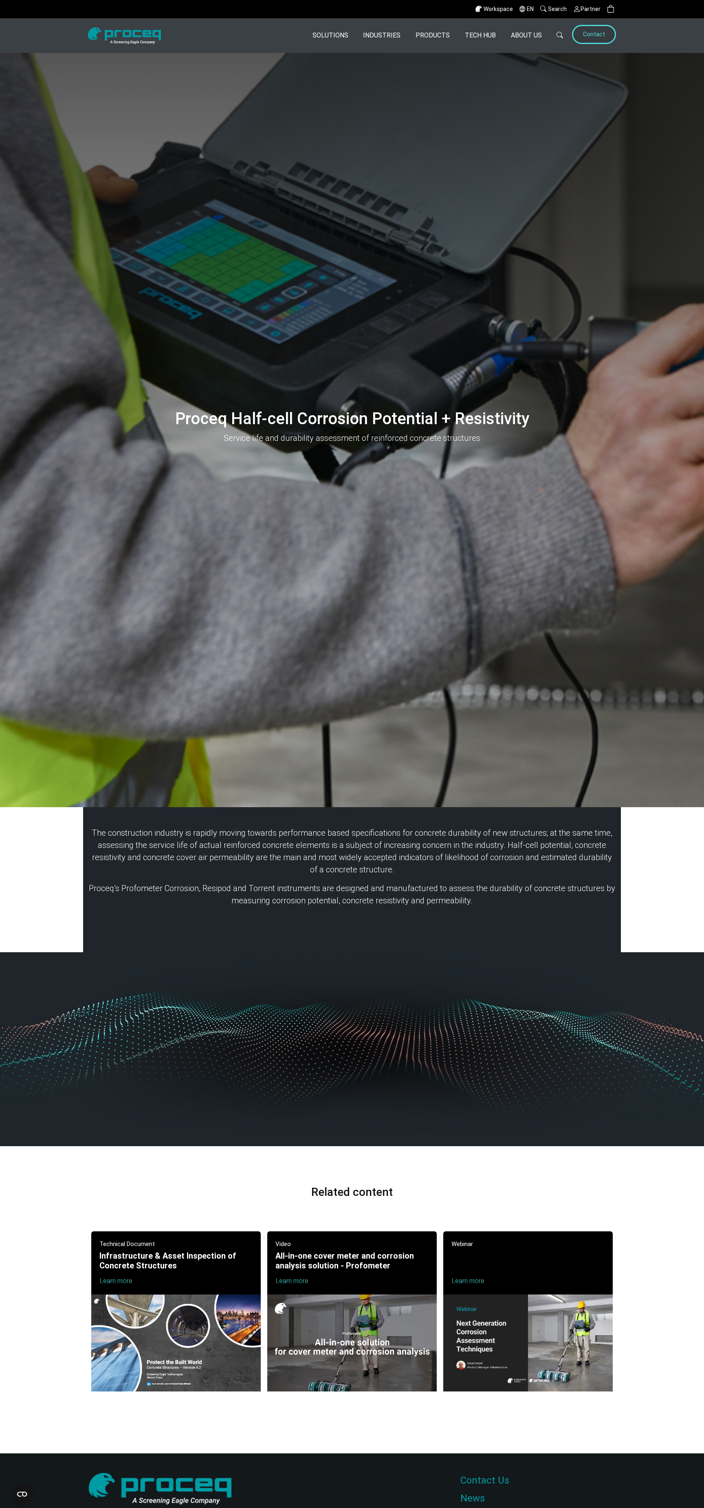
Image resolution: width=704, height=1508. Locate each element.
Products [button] (433, 35)
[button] (610, 9)
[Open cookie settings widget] (22, 1494)
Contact (594, 34)
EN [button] (530, 9)
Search (557, 9)
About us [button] (526, 35)
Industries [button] (381, 35)
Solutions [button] (330, 35)
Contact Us (484, 1480)
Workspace (498, 9)
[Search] (555, 35)
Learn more (116, 1281)
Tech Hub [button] (480, 35)
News (472, 1498)
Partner (591, 9)
